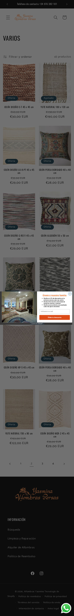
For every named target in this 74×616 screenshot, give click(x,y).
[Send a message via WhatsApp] (66, 608)
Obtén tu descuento (54, 317)
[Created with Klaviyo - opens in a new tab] (37, 323)
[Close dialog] (70, 293)
